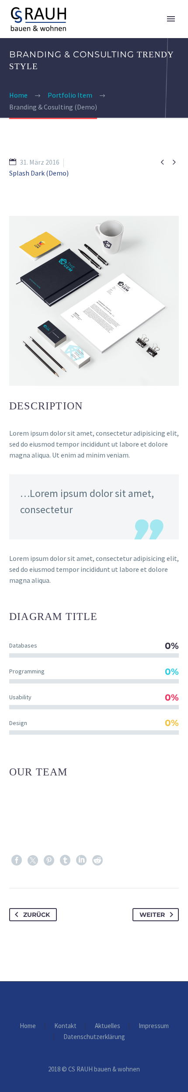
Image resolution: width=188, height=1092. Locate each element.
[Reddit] (97, 860)
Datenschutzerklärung (94, 1037)
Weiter (152, 915)
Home (28, 1026)
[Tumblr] (65, 860)
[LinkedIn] (81, 860)
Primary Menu (171, 18)
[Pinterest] (49, 860)
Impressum (154, 1026)
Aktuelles (107, 1026)
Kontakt (65, 1026)
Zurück (36, 915)
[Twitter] (33, 860)
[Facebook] (16, 860)
